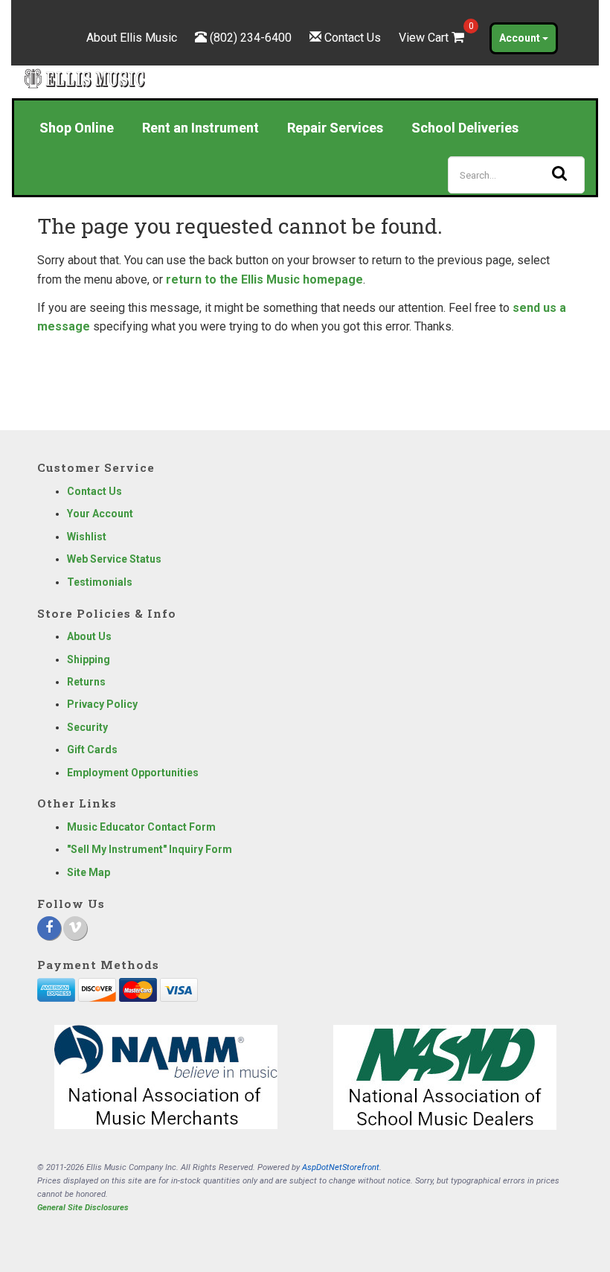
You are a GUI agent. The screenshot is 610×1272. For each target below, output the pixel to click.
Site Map (88, 872)
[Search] (559, 172)
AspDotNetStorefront (340, 1167)
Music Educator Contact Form (141, 827)
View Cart (433, 38)
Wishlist (86, 537)
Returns (86, 682)
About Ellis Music (131, 38)
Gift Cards (92, 749)
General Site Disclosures (83, 1207)
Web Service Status (114, 559)
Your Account (100, 514)
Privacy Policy (102, 704)
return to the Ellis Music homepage (264, 279)
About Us (89, 636)
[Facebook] (49, 928)
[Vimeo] (75, 928)
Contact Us (352, 38)
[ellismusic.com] (84, 78)
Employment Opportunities (133, 773)
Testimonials (99, 582)
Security (87, 727)
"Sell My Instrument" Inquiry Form (149, 849)
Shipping (88, 659)
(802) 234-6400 (251, 38)
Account (520, 38)
